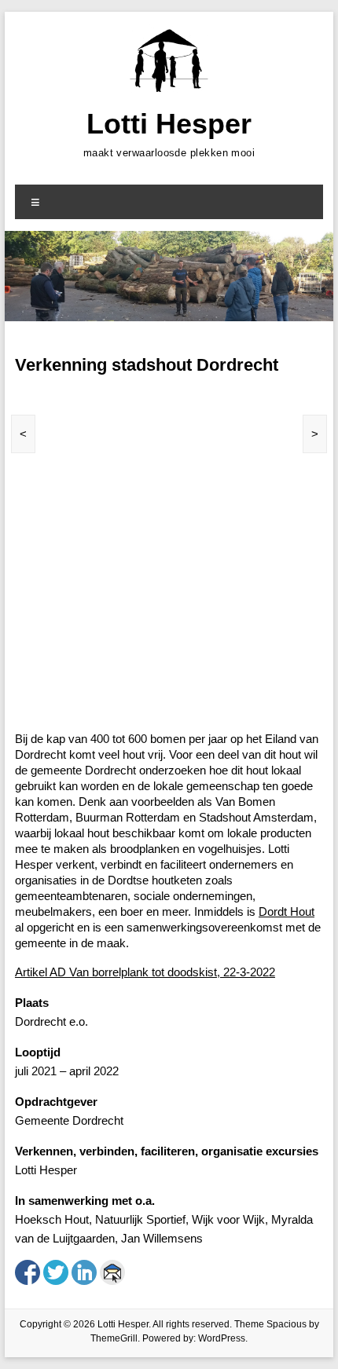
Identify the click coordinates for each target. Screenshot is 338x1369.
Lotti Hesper (169, 124)
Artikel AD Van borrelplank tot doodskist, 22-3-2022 (145, 972)
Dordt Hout (286, 911)
